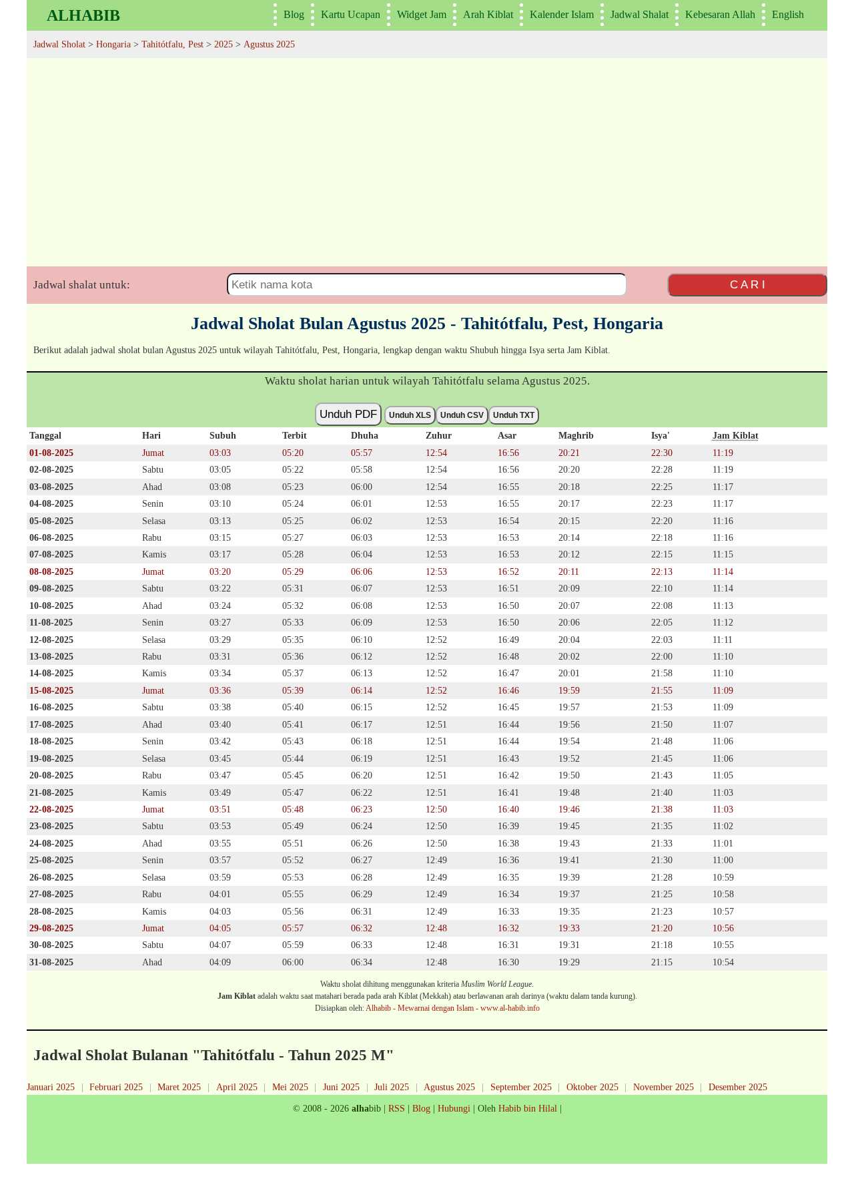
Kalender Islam (562, 14)
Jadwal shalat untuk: (81, 284)
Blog (294, 14)
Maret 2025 (179, 1087)
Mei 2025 (290, 1087)
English (788, 14)
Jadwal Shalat (639, 14)
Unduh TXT (513, 415)
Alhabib (83, 15)
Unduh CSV (462, 415)
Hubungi (454, 1108)
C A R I (747, 284)
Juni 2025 (341, 1087)
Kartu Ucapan (350, 14)
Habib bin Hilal (527, 1108)
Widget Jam (421, 14)
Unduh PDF (348, 414)
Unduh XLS (410, 415)
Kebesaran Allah (720, 14)
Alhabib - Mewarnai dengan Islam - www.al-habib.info (453, 1008)
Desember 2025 (738, 1087)
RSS (396, 1108)
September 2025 (521, 1087)
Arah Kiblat (488, 14)
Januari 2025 (51, 1087)
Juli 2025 (391, 1087)
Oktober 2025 (592, 1087)
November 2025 (663, 1087)
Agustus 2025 (449, 1087)
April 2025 (237, 1087)
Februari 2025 (116, 1087)
